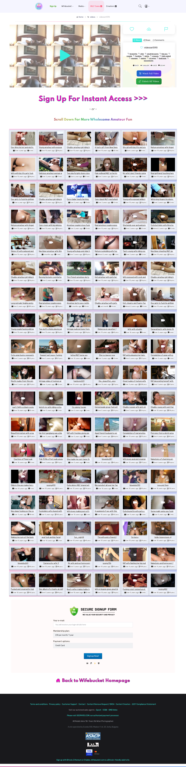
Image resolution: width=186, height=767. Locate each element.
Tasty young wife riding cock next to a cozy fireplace (144, 251)
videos (92, 17)
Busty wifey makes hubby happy (80, 589)
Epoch (98, 710)
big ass (165, 54)
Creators (110, 6)
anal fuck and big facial (51, 537)
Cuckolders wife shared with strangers (54, 511)
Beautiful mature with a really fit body (26, 433)
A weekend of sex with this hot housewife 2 (113, 511)
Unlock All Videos (150, 81)
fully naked (166, 56)
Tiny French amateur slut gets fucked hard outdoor (88, 277)
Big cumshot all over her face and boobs (111, 485)
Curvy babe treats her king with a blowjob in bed (86, 199)
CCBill (105, 710)
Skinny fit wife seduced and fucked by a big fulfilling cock (34, 251)
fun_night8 (79, 537)
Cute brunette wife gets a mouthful (138, 511)
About (138, 40)
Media (81, 6)
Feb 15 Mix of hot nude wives (51, 459)
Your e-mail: (59, 620)
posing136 (107, 563)
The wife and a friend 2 (107, 537)
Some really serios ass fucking (163, 511)
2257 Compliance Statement (144, 704)
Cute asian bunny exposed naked (24, 355)
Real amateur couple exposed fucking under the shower (117, 225)
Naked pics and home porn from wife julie (167, 563)
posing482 (163, 589)
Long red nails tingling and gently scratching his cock (32, 303)
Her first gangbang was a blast (51, 433)
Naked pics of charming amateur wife (166, 459)
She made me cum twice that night (81, 459)
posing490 (51, 485)
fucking (138, 56)
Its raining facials (79, 407)
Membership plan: (61, 631)
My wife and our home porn (79, 563)
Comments (159, 40)
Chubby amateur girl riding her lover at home (85, 147)
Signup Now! (93, 656)
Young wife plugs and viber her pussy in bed (84, 251)
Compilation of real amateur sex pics (138, 433)
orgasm (155, 56)
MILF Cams (95, 6)
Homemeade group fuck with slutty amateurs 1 (114, 407)
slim (142, 54)
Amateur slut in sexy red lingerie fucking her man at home (90, 303)
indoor (143, 58)
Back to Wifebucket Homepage (96, 680)
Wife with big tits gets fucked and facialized (29, 173)
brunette (133, 54)
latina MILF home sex (79, 355)
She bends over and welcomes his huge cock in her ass (145, 225)
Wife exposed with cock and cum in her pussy (141, 277)
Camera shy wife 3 (51, 563)
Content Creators (123, 704)
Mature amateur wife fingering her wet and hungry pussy (34, 225)
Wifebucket (66, 6)
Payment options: (61, 641)
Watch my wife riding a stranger (52, 407)
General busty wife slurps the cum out (166, 329)
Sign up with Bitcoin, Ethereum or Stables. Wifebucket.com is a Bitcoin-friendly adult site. (93, 760)
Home (81, 17)
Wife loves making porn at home (80, 511)
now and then (163, 485)
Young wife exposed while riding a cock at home (142, 199)
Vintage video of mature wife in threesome (56, 381)
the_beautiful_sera (107, 381)
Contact (82, 704)
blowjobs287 (107, 459)
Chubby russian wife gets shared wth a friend (141, 407)
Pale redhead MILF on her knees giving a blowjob (114, 173)
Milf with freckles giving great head (81, 433)
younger (134, 58)
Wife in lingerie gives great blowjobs (109, 589)
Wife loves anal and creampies (135, 459)
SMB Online (113, 710)
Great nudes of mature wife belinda (137, 381)
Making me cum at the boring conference (28, 537)
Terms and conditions (39, 704)
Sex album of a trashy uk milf (51, 589)
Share (147, 40)
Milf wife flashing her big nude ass (136, 563)
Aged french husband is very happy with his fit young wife (118, 433)
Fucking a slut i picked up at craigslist (138, 589)
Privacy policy (54, 704)
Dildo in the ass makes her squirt (24, 485)
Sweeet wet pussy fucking (51, 355)
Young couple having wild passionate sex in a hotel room (34, 329)
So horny (135, 537)
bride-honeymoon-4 (163, 537)
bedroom (162, 58)
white (146, 56)
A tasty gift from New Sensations (109, 147)
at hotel (152, 58)
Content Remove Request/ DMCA (100, 704)
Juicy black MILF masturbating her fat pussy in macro (117, 199)
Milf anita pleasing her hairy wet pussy (138, 355)
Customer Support (69, 704)
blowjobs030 (135, 485)
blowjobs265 (23, 563)
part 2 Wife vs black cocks (23, 407)
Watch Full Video (150, 73)
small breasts (153, 54)
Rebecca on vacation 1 (107, 329)
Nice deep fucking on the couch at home (27, 511)
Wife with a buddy (135, 329)
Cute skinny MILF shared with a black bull (83, 485)
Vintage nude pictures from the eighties (83, 329)
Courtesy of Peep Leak (23, 459)
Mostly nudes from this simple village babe (28, 381)
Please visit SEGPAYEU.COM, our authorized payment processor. (93, 715)
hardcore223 (79, 381)
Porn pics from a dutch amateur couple (167, 433)
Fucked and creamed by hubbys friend (26, 589)
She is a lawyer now (107, 355)
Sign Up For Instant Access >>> (93, 99)
